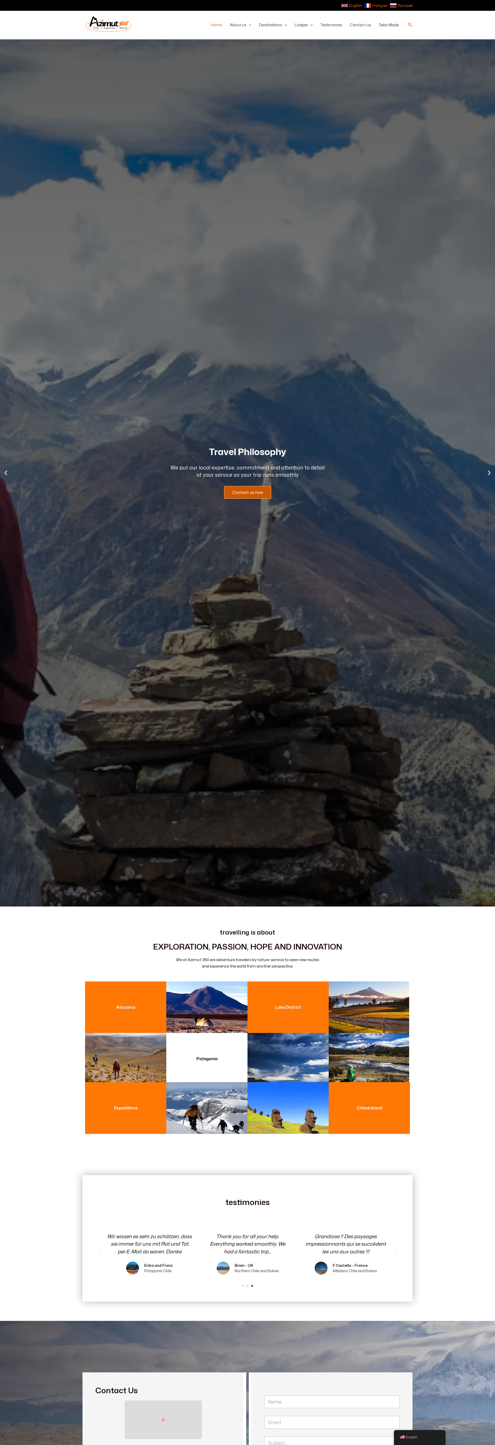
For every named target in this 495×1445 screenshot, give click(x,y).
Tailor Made (389, 25)
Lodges (301, 25)
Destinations (270, 25)
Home (216, 25)
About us (238, 25)
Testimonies (331, 25)
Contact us (360, 25)
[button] (248, 25)
